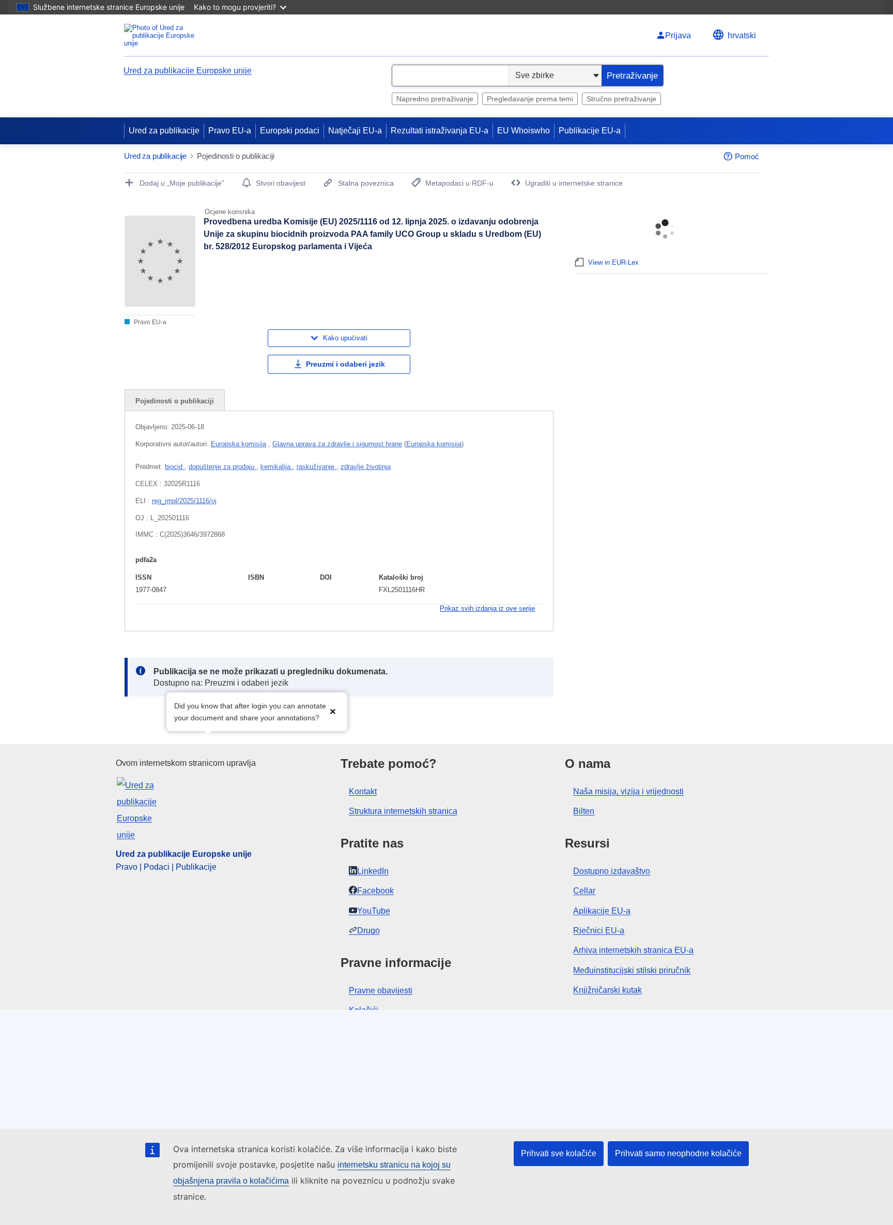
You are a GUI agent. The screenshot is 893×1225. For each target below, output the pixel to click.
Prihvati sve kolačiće (558, 1153)
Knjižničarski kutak (607, 990)
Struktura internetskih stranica (403, 811)
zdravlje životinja (366, 467)
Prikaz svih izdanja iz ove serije (487, 608)
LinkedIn (373, 871)
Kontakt (363, 791)
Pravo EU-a (229, 130)
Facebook (375, 890)
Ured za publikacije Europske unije (188, 70)
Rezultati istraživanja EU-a (439, 130)
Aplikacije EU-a (601, 910)
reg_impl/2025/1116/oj (184, 501)
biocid (174, 467)
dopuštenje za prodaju (222, 467)
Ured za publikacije (164, 130)
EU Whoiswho (523, 130)
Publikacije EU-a (590, 130)
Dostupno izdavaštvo (611, 871)
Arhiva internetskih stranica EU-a (633, 950)
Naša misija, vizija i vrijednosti (628, 791)
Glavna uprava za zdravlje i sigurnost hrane (337, 444)
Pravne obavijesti (380, 990)
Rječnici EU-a (598, 930)
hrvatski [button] (742, 35)
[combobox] (450, 75)
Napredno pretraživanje (434, 99)
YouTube (373, 910)
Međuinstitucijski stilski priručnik (631, 970)
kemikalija (276, 467)
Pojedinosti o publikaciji (174, 401)
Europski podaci (289, 130)
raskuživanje (316, 467)
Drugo (368, 930)
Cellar (584, 890)
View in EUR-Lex (613, 262)
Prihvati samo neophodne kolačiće (678, 1153)
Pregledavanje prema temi (530, 99)
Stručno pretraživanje (621, 99)
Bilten (583, 811)
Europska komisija (238, 444)
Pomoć (747, 156)
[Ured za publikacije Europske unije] (165, 35)
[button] (333, 710)
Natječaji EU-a (355, 130)
